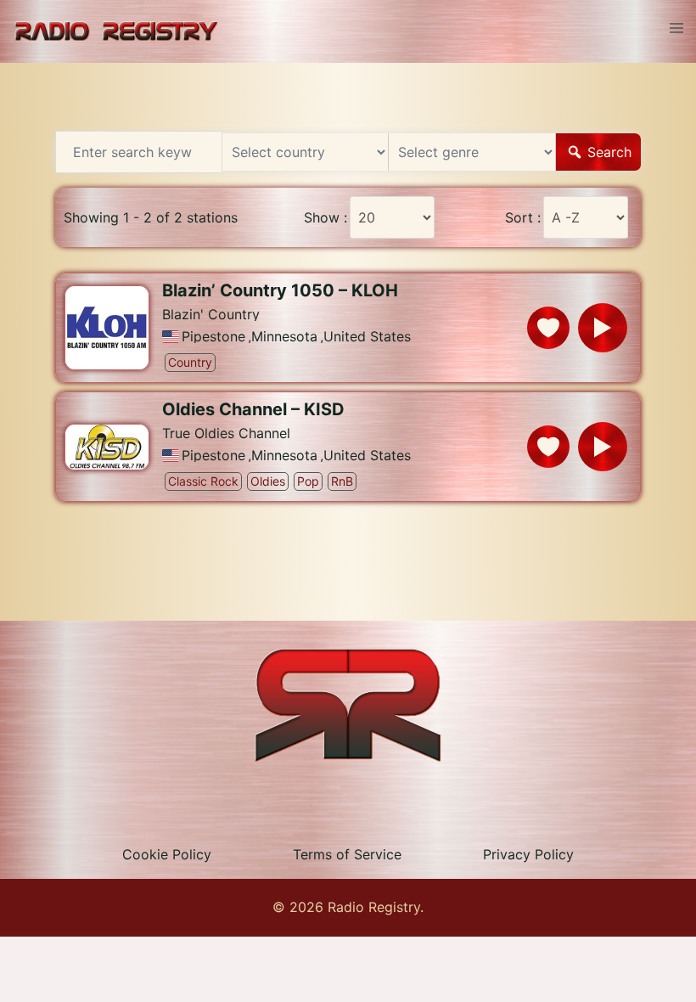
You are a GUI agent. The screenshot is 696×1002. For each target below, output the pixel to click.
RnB (342, 481)
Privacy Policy (528, 854)
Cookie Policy (166, 854)
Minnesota (284, 336)
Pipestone (213, 336)
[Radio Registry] (116, 29)
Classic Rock (203, 481)
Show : (325, 217)
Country (190, 362)
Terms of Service (347, 854)
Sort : (523, 217)
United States (367, 336)
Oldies (267, 481)
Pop (308, 481)
